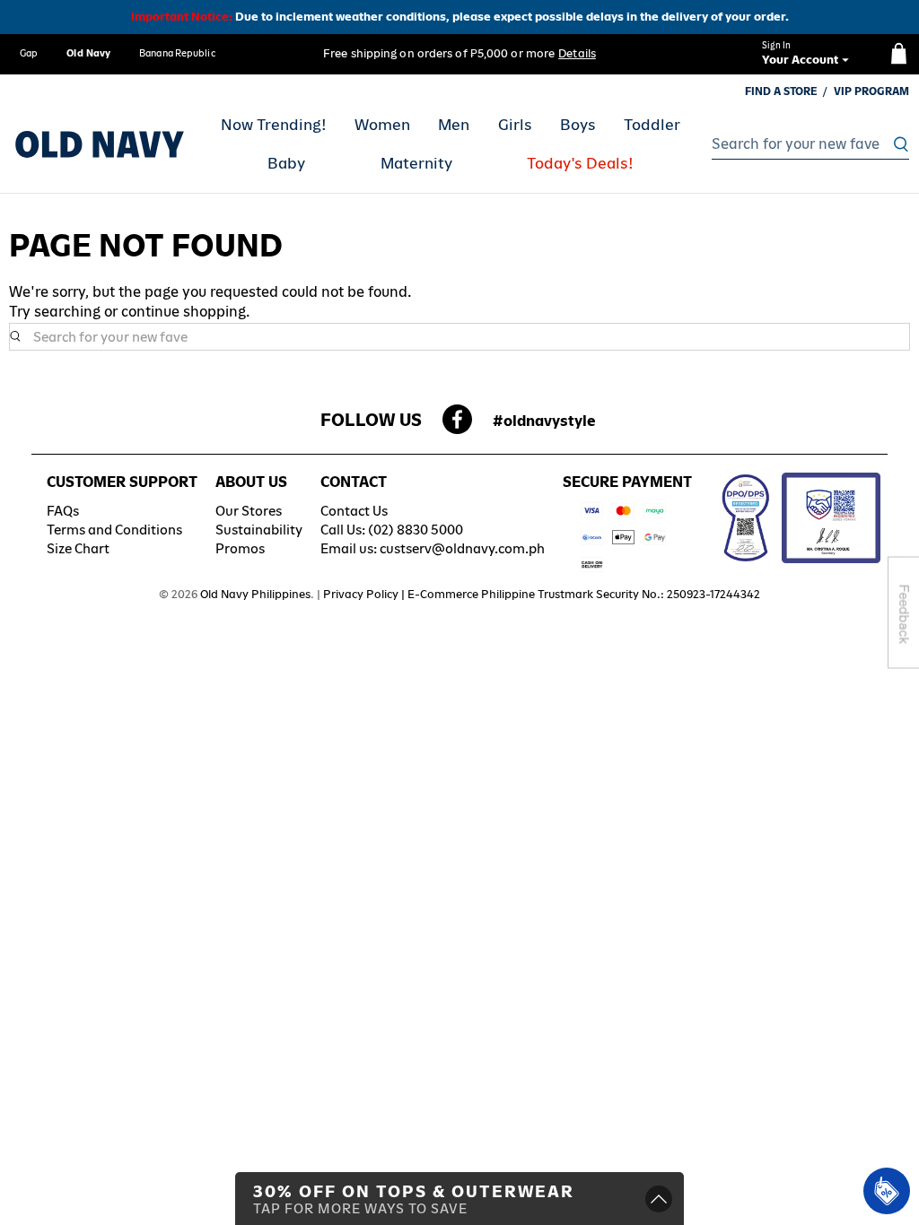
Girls (515, 125)
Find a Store (781, 91)
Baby (286, 163)
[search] (805, 144)
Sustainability (258, 529)
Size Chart (78, 548)
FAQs (63, 510)
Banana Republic (177, 53)
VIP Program (871, 91)
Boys (578, 125)
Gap (29, 53)
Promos (240, 548)
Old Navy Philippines (255, 594)
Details (577, 53)
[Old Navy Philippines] (99, 144)
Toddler (652, 125)
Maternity (416, 163)
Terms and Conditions (114, 529)
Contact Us (354, 510)
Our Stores (248, 510)
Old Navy (88, 53)
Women (382, 125)
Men (453, 125)
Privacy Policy (360, 594)
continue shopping (183, 311)
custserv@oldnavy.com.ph (462, 548)
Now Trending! (274, 125)
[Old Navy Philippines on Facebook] (457, 424)
